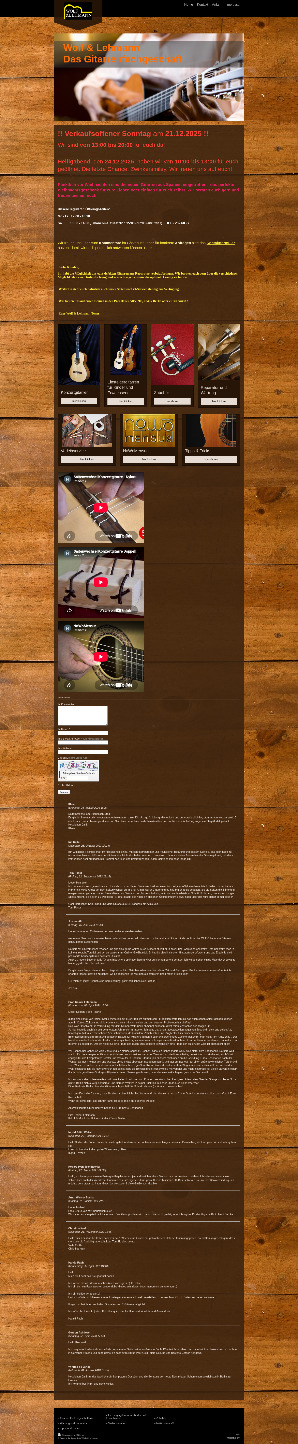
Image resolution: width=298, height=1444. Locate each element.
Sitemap (81, 1435)
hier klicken (79, 401)
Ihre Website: (65, 748)
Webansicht (233, 1437)
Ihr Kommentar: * (67, 704)
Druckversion (68, 1435)
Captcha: (73, 757)
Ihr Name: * (64, 729)
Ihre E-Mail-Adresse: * (81, 738)
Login (237, 1434)
